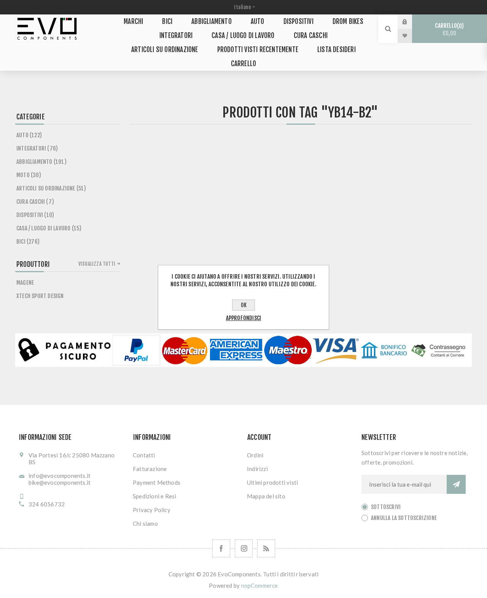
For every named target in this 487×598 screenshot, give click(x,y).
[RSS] (266, 548)
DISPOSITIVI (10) (35, 215)
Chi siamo (145, 523)
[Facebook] (221, 548)
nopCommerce (259, 585)
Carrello (448, 29)
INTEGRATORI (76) (37, 148)
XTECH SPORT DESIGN (40, 296)
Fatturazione (150, 468)
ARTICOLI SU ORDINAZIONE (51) (51, 188)
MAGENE (25, 282)
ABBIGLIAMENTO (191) (41, 161)
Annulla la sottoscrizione (404, 518)
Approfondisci (243, 318)
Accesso (410, 21)
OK (244, 305)
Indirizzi (257, 468)
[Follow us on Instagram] (244, 548)
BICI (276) (28, 241)
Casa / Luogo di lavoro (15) (48, 228)
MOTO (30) (28, 175)
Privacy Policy (151, 509)
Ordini (255, 455)
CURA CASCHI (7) (35, 201)
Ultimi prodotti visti (272, 482)
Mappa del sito (266, 496)
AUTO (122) (29, 135)
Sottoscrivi (386, 507)
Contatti (144, 455)
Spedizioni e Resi (154, 496)
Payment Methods (156, 482)
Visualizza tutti (96, 264)
